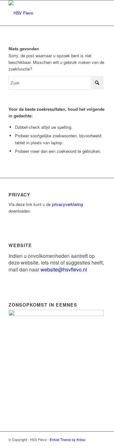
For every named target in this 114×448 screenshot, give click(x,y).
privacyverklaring (67, 204)
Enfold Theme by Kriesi (67, 439)
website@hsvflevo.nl (64, 269)
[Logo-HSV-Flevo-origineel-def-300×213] (47, 13)
